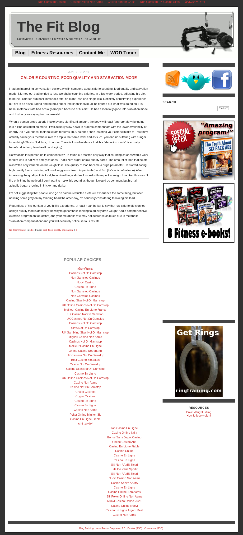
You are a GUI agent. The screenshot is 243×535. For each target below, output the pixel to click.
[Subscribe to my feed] (173, 89)
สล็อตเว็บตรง (85, 268)
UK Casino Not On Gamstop (85, 314)
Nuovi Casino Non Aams (124, 478)
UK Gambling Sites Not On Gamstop (85, 332)
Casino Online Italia (124, 432)
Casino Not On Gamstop (85, 364)
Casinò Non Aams (124, 514)
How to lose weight (199, 415)
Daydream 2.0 (117, 528)
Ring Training (86, 528)
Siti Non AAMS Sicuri (124, 464)
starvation (67, 230)
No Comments (17, 230)
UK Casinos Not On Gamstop (85, 318)
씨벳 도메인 (85, 423)
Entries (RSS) (134, 528)
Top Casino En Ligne (124, 428)
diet (32, 230)
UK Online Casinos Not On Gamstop (85, 305)
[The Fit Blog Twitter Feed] (196, 89)
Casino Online (124, 451)
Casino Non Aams (85, 382)
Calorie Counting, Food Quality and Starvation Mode (79, 78)
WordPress (102, 528)
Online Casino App (124, 442)
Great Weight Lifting (198, 412)
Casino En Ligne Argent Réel (124, 510)
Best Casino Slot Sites (85, 359)
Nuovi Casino (85, 282)
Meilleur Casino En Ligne (85, 346)
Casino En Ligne (85, 287)
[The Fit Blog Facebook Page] (222, 89)
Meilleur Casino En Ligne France (85, 309)
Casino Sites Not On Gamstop (85, 300)
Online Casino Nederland (85, 350)
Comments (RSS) (153, 528)
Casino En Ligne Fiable (85, 419)
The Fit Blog (58, 27)
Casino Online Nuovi (124, 505)
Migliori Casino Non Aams (85, 337)
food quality (54, 230)
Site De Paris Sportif (124, 469)
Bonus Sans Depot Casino (124, 437)
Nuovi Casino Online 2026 (124, 501)
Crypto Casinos (85, 392)
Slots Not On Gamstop (85, 328)
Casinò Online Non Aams (124, 492)
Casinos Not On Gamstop (85, 273)
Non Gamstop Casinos (85, 277)
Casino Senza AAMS (124, 483)
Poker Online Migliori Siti (85, 414)
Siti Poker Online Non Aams (124, 496)
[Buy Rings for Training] (199, 361)
